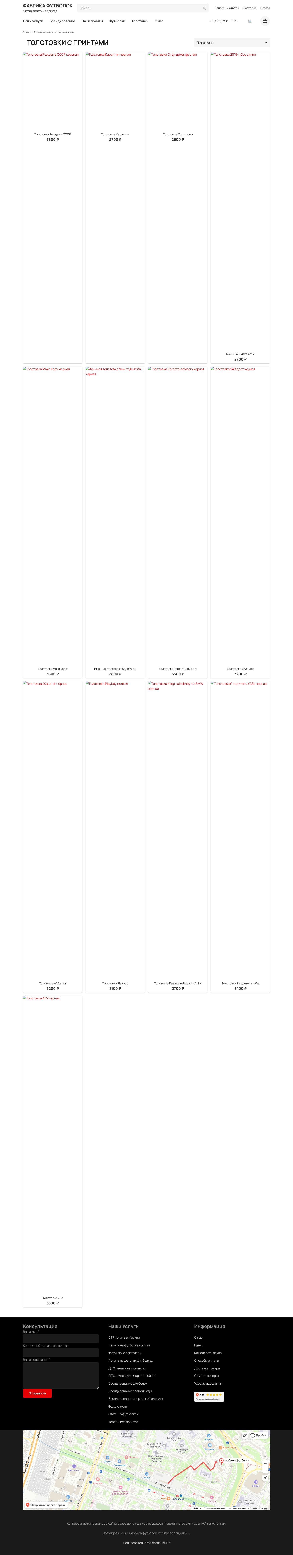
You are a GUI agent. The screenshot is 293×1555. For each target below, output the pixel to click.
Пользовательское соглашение (146, 1543)
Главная (27, 32)
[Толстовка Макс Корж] (52, 516)
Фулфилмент (117, 1406)
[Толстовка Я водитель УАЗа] (240, 830)
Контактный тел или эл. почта (46, 1345)
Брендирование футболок (127, 1383)
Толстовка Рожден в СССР (52, 134)
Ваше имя (31, 1331)
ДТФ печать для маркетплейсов (132, 1376)
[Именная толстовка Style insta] (115, 516)
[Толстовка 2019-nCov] (240, 201)
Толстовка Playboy (115, 983)
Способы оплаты (206, 1360)
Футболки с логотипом (125, 1353)
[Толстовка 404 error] (52, 830)
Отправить (37, 1393)
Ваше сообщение (36, 1359)
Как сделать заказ (208, 1353)
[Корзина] (265, 21)
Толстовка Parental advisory (178, 669)
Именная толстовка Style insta (115, 669)
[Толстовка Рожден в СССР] (52, 91)
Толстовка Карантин (115, 134)
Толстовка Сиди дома (178, 134)
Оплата (265, 8)
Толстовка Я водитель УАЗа (240, 983)
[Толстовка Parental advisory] (177, 516)
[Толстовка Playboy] (115, 830)
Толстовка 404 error (52, 983)
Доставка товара (207, 1368)
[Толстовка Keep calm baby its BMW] (177, 830)
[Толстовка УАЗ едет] (240, 516)
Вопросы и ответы (227, 8)
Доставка (249, 8)
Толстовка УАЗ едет (240, 669)
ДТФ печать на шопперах (127, 1368)
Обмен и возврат (206, 1376)
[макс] (249, 21)
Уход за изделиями (208, 1383)
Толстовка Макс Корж (53, 669)
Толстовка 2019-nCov (240, 354)
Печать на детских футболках (130, 1360)
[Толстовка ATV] (52, 1145)
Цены (198, 1345)
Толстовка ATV (53, 1298)
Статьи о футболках (123, 1414)
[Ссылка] (243, 21)
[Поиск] (204, 8)
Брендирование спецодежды (130, 1391)
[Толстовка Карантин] (115, 91)
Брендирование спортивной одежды (135, 1398)
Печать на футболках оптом (129, 1345)
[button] (45, 21)
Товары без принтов (123, 1422)
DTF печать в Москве (124, 1337)
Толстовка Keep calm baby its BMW (177, 983)
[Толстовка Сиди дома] (177, 91)
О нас (198, 1337)
